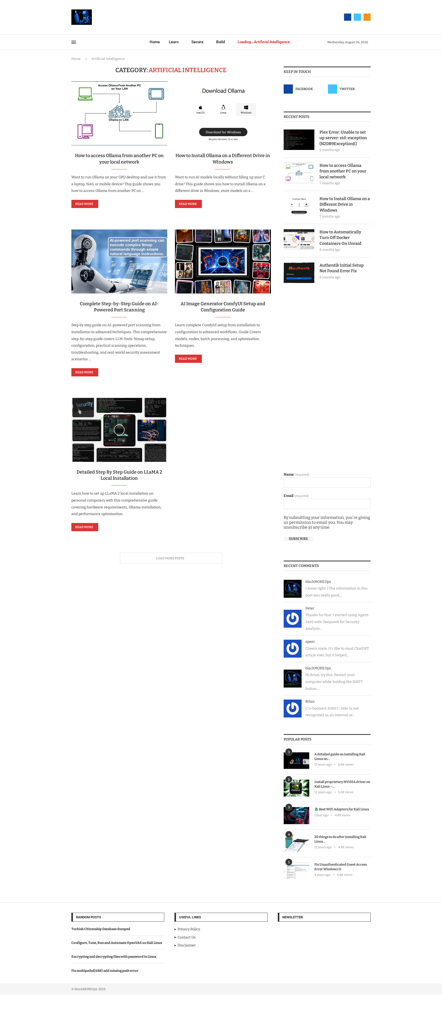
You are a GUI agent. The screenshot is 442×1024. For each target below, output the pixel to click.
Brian (310, 701)
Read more (84, 204)
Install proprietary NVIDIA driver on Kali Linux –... (342, 784)
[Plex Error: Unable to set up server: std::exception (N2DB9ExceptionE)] (299, 139)
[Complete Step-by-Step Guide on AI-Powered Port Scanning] (119, 261)
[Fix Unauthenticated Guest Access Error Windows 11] (296, 870)
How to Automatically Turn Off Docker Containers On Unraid (340, 238)
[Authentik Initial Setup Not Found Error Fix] (299, 273)
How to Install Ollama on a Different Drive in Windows (344, 204)
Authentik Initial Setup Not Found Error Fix (341, 268)
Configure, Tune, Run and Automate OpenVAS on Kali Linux (116, 943)
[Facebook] (347, 17)
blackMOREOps (318, 582)
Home (155, 42)
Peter (309, 608)
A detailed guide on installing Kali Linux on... (339, 756)
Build (220, 42)
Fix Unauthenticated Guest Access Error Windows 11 (340, 867)
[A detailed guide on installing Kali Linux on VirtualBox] (296, 760)
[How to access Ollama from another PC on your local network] (119, 113)
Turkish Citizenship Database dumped (100, 929)
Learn (174, 42)
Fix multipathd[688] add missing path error (104, 971)
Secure (197, 42)
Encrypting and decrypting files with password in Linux (113, 956)
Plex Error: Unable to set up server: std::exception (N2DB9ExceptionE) (343, 138)
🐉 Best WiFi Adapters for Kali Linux (341, 809)
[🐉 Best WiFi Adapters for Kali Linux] (296, 815)
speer (310, 641)
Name (296, 474)
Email (296, 496)
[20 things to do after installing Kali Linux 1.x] (296, 843)
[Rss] (367, 17)
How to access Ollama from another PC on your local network (342, 171)
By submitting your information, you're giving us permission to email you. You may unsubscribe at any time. (327, 522)
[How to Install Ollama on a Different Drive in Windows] (223, 113)
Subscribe (298, 539)
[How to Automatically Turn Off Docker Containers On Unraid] (299, 239)
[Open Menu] (73, 42)
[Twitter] (357, 17)
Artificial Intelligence (264, 42)
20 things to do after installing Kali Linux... (340, 839)
